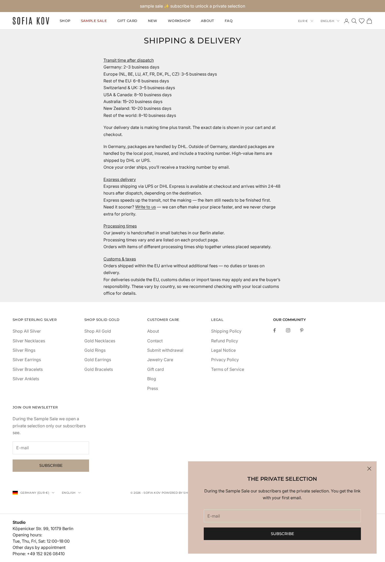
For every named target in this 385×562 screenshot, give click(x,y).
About (207, 21)
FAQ (229, 21)
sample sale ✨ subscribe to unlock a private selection (192, 6)
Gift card (155, 369)
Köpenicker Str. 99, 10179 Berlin (43, 528)
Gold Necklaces (99, 340)
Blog (151, 378)
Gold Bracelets (98, 369)
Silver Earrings (27, 359)
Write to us (145, 206)
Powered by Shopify (179, 493)
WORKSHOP (179, 21)
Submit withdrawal (165, 350)
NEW (152, 21)
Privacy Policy (225, 359)
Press (152, 388)
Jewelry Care (160, 359)
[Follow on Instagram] (288, 330)
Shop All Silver (27, 331)
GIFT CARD (127, 21)
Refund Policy (224, 340)
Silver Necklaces (29, 340)
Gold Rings (95, 350)
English (327, 21)
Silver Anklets (26, 378)
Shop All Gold (97, 331)
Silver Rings (24, 350)
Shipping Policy (226, 331)
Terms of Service (227, 369)
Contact (155, 340)
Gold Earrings (97, 359)
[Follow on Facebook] (274, 330)
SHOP (65, 21)
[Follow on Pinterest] (301, 330)
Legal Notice (223, 350)
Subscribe (282, 533)
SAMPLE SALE (94, 21)
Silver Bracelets (28, 369)
